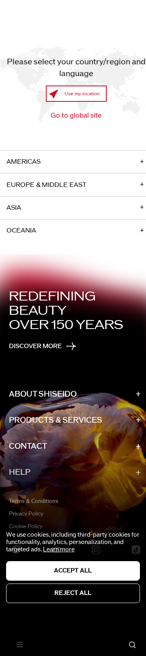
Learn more (59, 549)
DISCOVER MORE (35, 346)
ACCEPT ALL (73, 571)
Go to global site (76, 115)
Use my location (82, 93)
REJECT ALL (72, 593)
